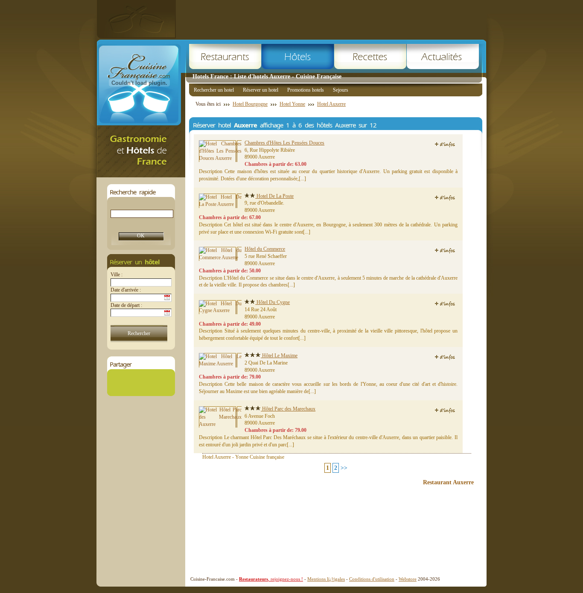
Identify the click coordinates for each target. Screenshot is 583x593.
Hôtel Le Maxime (279, 356)
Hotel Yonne (292, 104)
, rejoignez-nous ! (271, 578)
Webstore (408, 578)
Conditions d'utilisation (371, 578)
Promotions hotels (305, 90)
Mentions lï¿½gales (326, 578)
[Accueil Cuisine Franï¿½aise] (140, 175)
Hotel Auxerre (331, 104)
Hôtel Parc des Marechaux (288, 409)
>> (344, 468)
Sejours (340, 90)
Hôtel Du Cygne (272, 302)
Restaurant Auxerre (448, 482)
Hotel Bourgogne (250, 104)
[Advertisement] (331, 19)
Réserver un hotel (260, 90)
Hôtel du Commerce (265, 249)
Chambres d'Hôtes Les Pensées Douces (284, 143)
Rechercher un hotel (214, 90)
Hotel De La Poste (274, 196)
